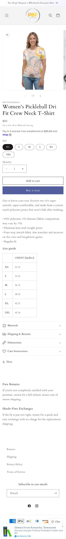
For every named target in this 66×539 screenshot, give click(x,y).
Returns (11, 449)
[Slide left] (25, 96)
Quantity (7, 162)
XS (7, 147)
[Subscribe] (55, 493)
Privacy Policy (14, 464)
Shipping (12, 456)
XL (51, 147)
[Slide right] (40, 96)
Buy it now (33, 190)
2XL (8, 154)
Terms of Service (16, 472)
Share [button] (9, 361)
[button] (6, 15)
